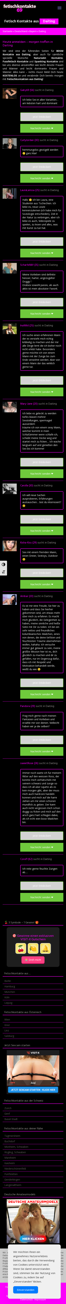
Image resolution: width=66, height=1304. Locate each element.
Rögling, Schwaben (15, 1152)
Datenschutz (26, 1299)
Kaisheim (9, 1163)
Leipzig (8, 1002)
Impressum (40, 1299)
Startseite (7, 31)
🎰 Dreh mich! (33, 959)
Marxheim (10, 1157)
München (9, 992)
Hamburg (9, 986)
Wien (7, 1019)
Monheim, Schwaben (16, 1146)
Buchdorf (9, 1141)
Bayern (33, 31)
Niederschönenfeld (15, 1168)
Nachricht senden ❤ (41, 128)
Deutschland (21, 31)
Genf (7, 1113)
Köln (7, 997)
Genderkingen (12, 1179)
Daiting (49, 90)
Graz (7, 1025)
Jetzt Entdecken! (42, 116)
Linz (6, 1030)
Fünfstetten (11, 1174)
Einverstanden (25, 1289)
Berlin (7, 981)
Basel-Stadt (11, 1119)
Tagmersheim (12, 1135)
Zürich (7, 1108)
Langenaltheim (12, 1185)
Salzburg (9, 1036)
